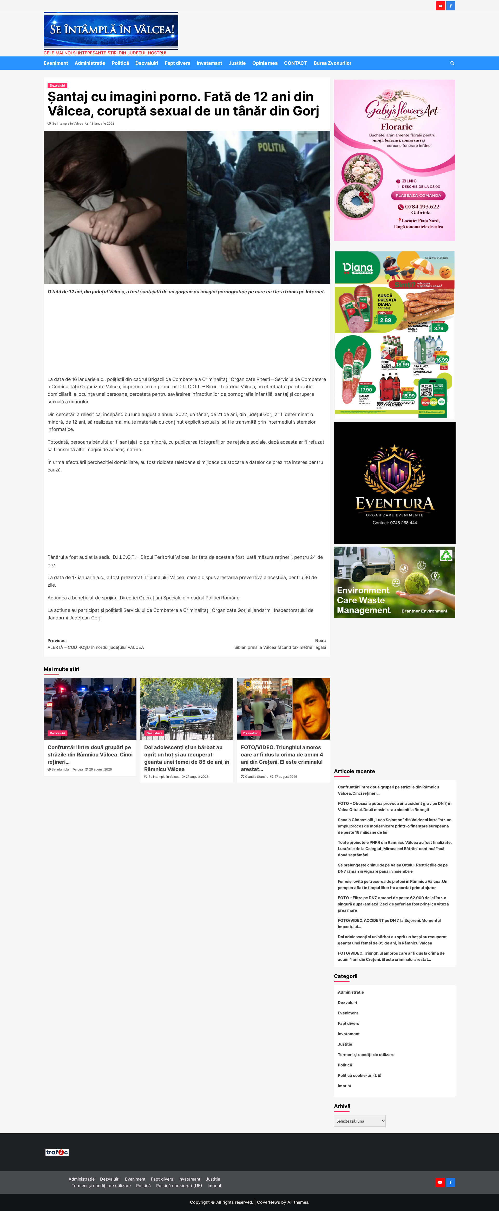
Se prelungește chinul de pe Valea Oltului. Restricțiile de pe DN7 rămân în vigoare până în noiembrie (393, 868)
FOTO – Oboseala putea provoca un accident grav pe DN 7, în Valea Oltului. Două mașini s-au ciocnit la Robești (394, 806)
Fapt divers (177, 63)
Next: (280, 644)
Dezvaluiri (146, 63)
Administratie (90, 63)
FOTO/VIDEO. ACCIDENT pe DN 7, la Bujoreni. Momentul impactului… (389, 923)
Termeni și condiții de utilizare (366, 1054)
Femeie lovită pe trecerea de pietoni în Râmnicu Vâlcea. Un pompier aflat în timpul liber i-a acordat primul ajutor (392, 884)
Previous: (96, 644)
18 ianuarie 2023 (102, 123)
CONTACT (295, 63)
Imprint (344, 1085)
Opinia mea (265, 63)
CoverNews (268, 1202)
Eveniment (56, 63)
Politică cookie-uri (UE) (360, 1075)
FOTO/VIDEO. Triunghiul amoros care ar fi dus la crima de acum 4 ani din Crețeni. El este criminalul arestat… (391, 956)
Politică (120, 63)
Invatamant (209, 63)
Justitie (237, 63)
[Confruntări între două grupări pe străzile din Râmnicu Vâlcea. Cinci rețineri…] (90, 709)
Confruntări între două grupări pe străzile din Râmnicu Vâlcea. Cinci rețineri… (90, 754)
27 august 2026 (197, 777)
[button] (452, 63)
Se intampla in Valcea (67, 123)
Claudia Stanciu (256, 777)
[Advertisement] (187, 337)
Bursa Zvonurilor (332, 63)
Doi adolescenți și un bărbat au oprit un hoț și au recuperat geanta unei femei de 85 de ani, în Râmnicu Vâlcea (392, 940)
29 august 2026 (100, 769)
